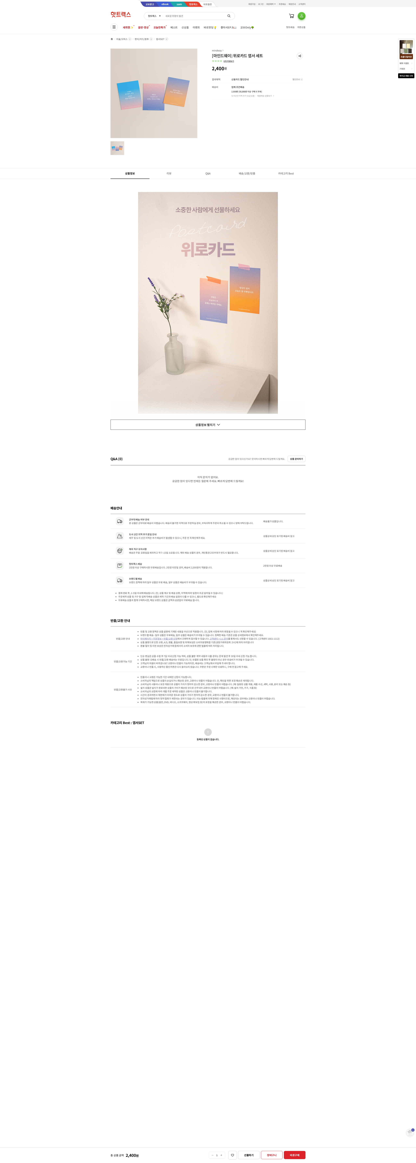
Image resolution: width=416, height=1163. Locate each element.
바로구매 (294, 1155)
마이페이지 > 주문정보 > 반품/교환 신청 (158, 638)
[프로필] (302, 16)
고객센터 (302, 4)
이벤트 (196, 27)
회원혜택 (269, 4)
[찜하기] (232, 1155)
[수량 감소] (212, 1155)
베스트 (174, 27)
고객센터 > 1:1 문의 (219, 638)
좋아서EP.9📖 (229, 27)
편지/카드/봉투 (142, 39)
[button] (300, 56)
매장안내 (292, 4)
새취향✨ (128, 27)
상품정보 (130, 173)
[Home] (111, 39)
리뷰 (169, 173)
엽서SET (160, 39)
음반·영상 (143, 27)
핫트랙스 (152, 16)
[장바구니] (291, 16)
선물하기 (249, 1155)
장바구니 (272, 1155)
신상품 (185, 27)
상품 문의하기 (296, 458)
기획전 (402, 68)
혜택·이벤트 (404, 63)
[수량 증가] (221, 1155)
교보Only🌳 (247, 27)
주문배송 (282, 4)
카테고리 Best (286, 173)
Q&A (208, 173)
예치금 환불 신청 (406, 75)
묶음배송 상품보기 (264, 95)
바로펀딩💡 (210, 27)
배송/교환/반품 (247, 173)
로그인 (261, 4)
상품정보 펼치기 (205, 425)
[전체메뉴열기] (114, 27)
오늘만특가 (160, 27)
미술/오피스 (122, 39)
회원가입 (252, 4)
